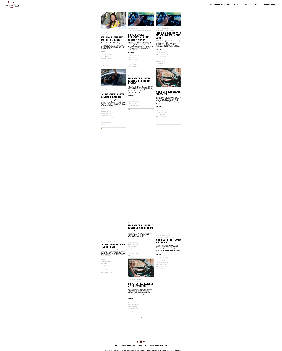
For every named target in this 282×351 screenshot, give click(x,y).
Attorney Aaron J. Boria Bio (128, 346)
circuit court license (164, 54)
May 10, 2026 (111, 31)
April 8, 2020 (138, 279)
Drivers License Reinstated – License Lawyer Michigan (138, 37)
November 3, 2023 (140, 221)
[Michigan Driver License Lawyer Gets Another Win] (141, 163)
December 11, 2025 (140, 28)
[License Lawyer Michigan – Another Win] (113, 182)
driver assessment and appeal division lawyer (161, 112)
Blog (146, 346)
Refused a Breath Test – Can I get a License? (113, 38)
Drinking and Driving (105, 32)
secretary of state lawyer (133, 105)
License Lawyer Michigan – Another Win (113, 245)
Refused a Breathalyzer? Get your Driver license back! (168, 35)
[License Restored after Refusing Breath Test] (113, 77)
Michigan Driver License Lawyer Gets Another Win (141, 226)
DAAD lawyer (159, 110)
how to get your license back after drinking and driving (162, 260)
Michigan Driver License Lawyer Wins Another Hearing (140, 81)
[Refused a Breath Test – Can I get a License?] (113, 20)
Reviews (140, 346)
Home (116, 346)
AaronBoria (104, 31)
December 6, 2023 (140, 74)
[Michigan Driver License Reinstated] (168, 77)
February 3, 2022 (167, 235)
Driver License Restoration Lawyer (133, 246)
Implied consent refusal (161, 59)
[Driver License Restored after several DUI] (141, 268)
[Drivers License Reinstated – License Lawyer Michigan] (141, 19)
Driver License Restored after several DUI (140, 285)
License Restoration (114, 32)
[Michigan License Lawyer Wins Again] (168, 178)
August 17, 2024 (112, 88)
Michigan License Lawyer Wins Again (168, 241)
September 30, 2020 (112, 240)
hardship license (162, 58)
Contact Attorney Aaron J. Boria (158, 346)
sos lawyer (161, 120)
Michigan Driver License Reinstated (168, 93)
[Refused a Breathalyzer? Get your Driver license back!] (168, 19)
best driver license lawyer (162, 109)
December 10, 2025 (168, 28)
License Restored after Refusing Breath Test (112, 95)
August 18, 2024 (167, 89)
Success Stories (175, 89)
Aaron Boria (105, 88)
